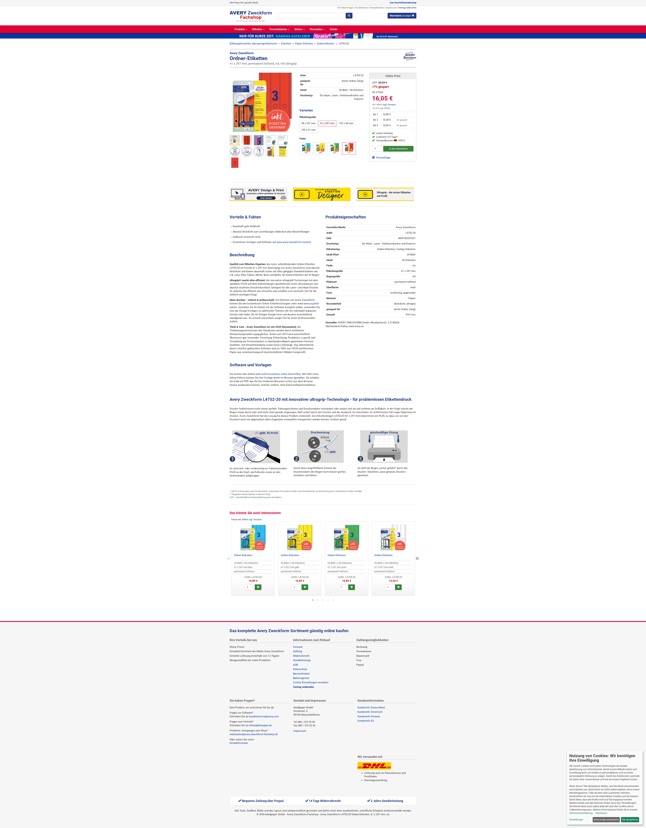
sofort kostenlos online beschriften (281, 374)
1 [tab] (313, 600)
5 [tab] (333, 600)
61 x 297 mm (327, 123)
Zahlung (297, 651)
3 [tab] (323, 600)
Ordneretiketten (326, 43)
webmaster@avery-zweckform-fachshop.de (254, 734)
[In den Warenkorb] (258, 587)
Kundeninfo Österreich (369, 711)
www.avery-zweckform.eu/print (294, 242)
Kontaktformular (239, 743)
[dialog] (605, 788)
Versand (297, 646)
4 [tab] (328, 600)
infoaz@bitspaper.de (260, 725)
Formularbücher (279, 29)
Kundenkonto (361, 7)
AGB (295, 664)
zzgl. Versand (389, 104)
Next (417, 558)
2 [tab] (318, 600)
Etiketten (257, 29)
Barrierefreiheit (301, 673)
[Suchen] (349, 16)
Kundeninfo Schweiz (368, 716)
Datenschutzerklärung (581, 813)
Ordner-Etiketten (243, 555)
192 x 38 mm (346, 123)
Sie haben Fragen (345, 7)
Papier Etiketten (304, 43)
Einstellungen (576, 819)
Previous (228, 558)
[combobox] (312, 16)
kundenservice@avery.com (264, 716)
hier (359, 491)
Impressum (390, 7)
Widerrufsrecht (301, 655)
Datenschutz (300, 669)
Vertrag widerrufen (407, 7)
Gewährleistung (301, 660)
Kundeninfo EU (365, 720)
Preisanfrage (382, 157)
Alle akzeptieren (630, 819)
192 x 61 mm (308, 129)
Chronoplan (316, 29)
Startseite (271, 43)
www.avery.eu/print (308, 303)
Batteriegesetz (301, 678)
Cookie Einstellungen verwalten (310, 682)
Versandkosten (376, 7)
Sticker (298, 29)
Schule (333, 29)
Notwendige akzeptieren (606, 819)
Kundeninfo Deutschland (371, 707)
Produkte (240, 29)
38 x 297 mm (308, 123)
